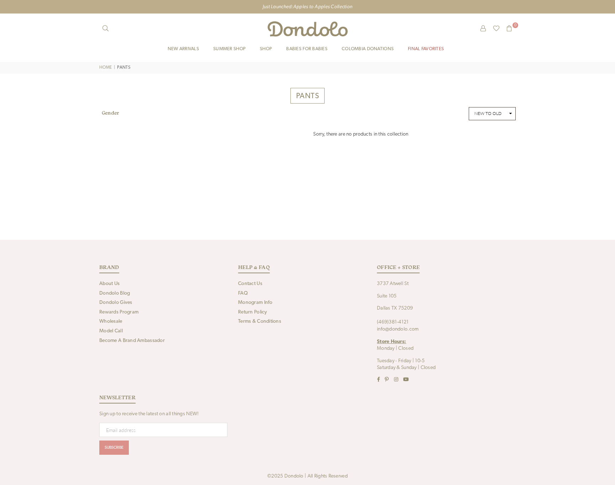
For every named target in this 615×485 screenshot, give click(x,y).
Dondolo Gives (115, 302)
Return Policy (252, 312)
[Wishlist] (496, 28)
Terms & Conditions (259, 321)
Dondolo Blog (114, 293)
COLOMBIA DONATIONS (368, 49)
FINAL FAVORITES (426, 49)
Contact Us (250, 283)
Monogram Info (255, 302)
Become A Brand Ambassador (132, 340)
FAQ (243, 293)
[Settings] (483, 28)
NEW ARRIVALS (183, 49)
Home (105, 67)
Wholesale (110, 321)
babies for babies (306, 49)
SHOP (266, 49)
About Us (109, 283)
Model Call (111, 331)
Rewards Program (118, 312)
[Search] (105, 28)
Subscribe (114, 448)
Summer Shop (229, 49)
